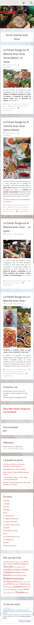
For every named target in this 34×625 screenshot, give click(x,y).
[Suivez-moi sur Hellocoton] (13, 447)
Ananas (12, 562)
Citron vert (21, 567)
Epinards (7, 575)
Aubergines (16, 562)
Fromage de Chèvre (10, 582)
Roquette (20, 589)
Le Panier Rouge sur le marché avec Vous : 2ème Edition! (16, 126)
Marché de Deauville (21, 209)
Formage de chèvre (9, 209)
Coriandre (24, 570)
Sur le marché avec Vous (19, 281)
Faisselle (13, 106)
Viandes (6, 542)
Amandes (6, 562)
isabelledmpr (7, 67)
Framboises (6, 374)
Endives (23, 572)
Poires (5, 587)
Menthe (5, 211)
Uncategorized (8, 539)
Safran (26, 589)
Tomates (11, 211)
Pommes (17, 586)
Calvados (9, 564)
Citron (15, 567)
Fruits (5, 513)
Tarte (13, 592)
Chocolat (6, 501)
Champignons (24, 564)
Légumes (15, 205)
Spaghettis (9, 592)
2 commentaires (23, 211)
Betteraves (6, 371)
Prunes (12, 283)
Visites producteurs (9, 545)
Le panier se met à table (11, 525)
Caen (5, 564)
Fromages (14, 104)
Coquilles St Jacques (11, 570)
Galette (20, 582)
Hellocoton (21, 448)
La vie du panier (8, 516)
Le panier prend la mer (11, 519)
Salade (5, 592)
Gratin (28, 581)
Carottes (16, 564)
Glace (24, 581)
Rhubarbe (12, 108)
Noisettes (15, 584)
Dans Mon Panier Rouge (13, 448)
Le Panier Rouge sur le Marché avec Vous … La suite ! (17, 227)
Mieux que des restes (10, 530)
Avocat (21, 562)
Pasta (5, 533)
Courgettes (18, 207)
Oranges (21, 584)
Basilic (12, 207)
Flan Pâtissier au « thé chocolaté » (14, 469)
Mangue (5, 584)
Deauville (25, 207)
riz (17, 589)
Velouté (27, 592)
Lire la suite (13, 100)
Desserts (8, 104)
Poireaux (27, 584)
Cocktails (6, 504)
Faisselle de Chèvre (21, 575)
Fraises (18, 106)
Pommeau (10, 587)
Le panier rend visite (10, 522)
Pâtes (8, 589)
